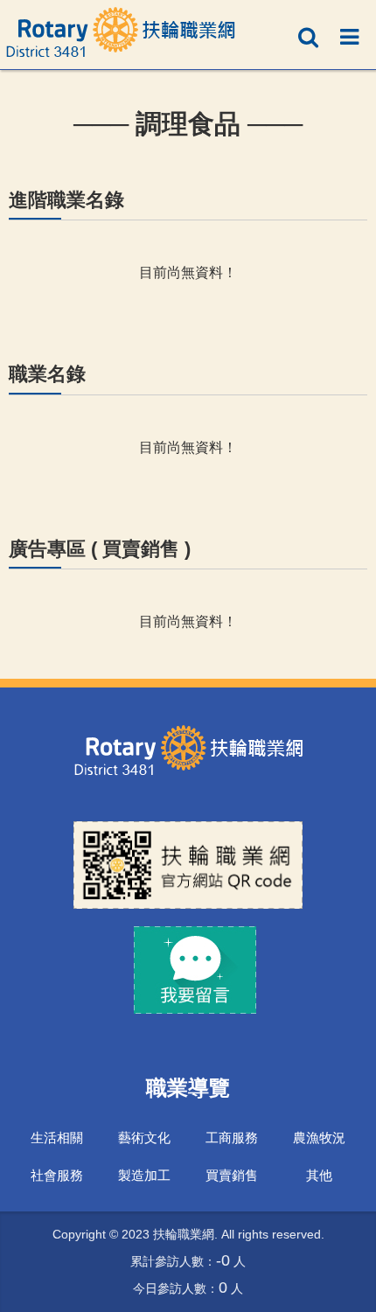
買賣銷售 (231, 1175)
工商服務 (231, 1136)
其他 (319, 1175)
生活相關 (57, 1136)
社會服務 (57, 1175)
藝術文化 (144, 1136)
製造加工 (144, 1175)
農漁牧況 (319, 1136)
